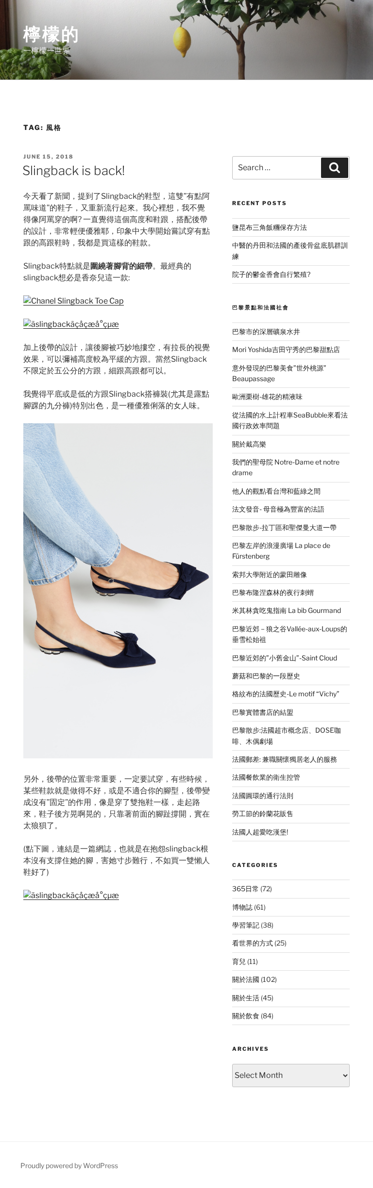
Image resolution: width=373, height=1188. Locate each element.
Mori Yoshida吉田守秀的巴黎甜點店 (286, 349)
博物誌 (242, 907)
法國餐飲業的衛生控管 (266, 777)
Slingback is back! (73, 170)
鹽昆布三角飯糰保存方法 (269, 227)
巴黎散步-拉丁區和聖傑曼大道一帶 (284, 527)
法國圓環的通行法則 (262, 795)
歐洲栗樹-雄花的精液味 (267, 396)
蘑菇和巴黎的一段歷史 (266, 676)
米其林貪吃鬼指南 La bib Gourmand (286, 610)
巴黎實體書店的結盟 (262, 712)
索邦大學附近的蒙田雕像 (269, 574)
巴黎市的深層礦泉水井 (266, 331)
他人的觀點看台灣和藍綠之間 (276, 491)
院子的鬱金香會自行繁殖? (271, 274)
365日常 (245, 888)
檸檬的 (51, 34)
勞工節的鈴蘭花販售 (262, 813)
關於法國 (245, 979)
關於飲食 (245, 1015)
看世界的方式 (252, 943)
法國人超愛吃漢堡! (260, 832)
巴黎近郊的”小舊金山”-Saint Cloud (284, 658)
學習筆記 (245, 925)
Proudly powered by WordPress (69, 1165)
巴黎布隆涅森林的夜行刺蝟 (273, 592)
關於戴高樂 (249, 444)
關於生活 (245, 998)
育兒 (239, 961)
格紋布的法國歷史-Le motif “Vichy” (285, 694)
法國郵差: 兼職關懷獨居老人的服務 (284, 759)
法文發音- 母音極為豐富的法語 (278, 509)
